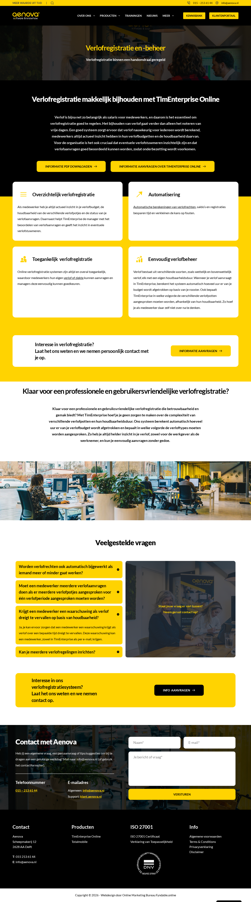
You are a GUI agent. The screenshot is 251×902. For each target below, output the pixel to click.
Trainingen (133, 15)
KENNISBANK (194, 15)
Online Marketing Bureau (138, 895)
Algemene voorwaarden (205, 836)
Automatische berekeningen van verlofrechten (164, 207)
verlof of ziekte (74, 278)
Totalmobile (79, 841)
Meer (166, 15)
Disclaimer (196, 852)
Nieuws (152, 15)
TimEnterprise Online (86, 836)
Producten (108, 15)
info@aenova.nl (229, 3)
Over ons (84, 15)
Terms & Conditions (202, 841)
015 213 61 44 (25, 856)
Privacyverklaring (201, 847)
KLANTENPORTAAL (224, 15)
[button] (69, 569)
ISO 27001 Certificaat (145, 836)
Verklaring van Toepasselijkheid (151, 841)
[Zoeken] (52, 3)
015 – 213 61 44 (203, 3)
